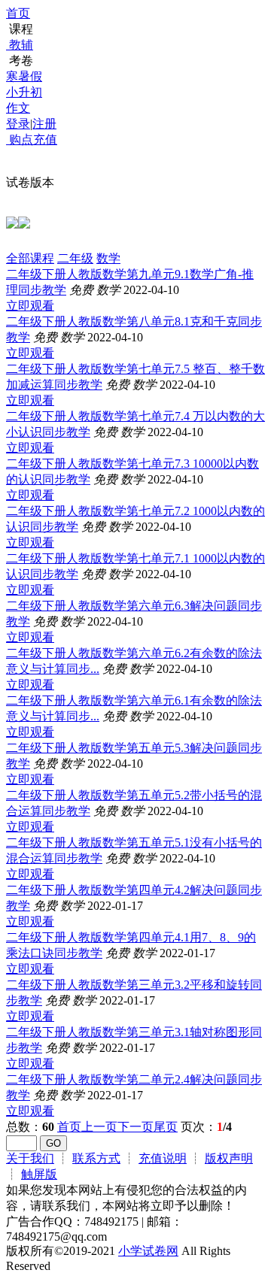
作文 (18, 108)
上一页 (99, 1126)
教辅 (21, 44)
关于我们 (30, 1158)
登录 (18, 123)
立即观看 (30, 305)
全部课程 (30, 258)
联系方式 (96, 1158)
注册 (44, 123)
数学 (108, 258)
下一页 (135, 1126)
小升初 (24, 92)
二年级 (75, 258)
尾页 (166, 1126)
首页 (18, 13)
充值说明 (163, 1158)
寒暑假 (24, 76)
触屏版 (39, 1174)
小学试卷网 (148, 1250)
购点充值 (31, 139)
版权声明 (229, 1158)
